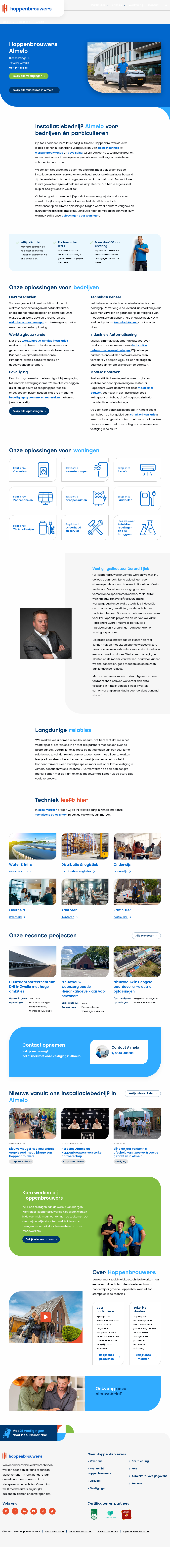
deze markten (47, 810)
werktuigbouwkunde (49, 153)
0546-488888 (18, 68)
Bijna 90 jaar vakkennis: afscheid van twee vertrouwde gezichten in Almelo (136, 1152)
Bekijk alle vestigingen (27, 76)
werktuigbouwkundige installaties (45, 341)
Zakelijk (117, 5)
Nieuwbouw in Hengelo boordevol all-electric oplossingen (133, 987)
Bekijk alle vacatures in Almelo (32, 90)
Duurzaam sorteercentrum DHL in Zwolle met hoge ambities (32, 987)
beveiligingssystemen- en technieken (34, 397)
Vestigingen (98, 1488)
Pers (134, 1468)
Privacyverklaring (54, 1531)
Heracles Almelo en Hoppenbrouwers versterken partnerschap (82, 1152)
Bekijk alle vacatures (40, 1239)
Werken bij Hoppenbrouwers (99, 1471)
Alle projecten (144, 936)
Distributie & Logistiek (76, 871)
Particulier (98, 5)
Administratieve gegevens (149, 1476)
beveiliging (75, 153)
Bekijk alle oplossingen (27, 411)
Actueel (95, 1481)
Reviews (137, 1483)
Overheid (17, 910)
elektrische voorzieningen (26, 322)
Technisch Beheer (126, 322)
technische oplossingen (51, 815)
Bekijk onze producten (106, 1357)
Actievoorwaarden (107, 1531)
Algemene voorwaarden (136, 1531)
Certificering (140, 1461)
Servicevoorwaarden (80, 1531)
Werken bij (136, 5)
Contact (154, 5)
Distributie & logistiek (79, 864)
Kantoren (69, 910)
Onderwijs (122, 864)
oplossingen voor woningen (80, 216)
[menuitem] (117, 5)
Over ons (96, 1461)
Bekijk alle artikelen (141, 1093)
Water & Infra (20, 864)
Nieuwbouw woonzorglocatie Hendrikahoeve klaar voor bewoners (83, 989)
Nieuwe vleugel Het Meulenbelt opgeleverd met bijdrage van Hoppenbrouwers (31, 1152)
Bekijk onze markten (143, 1357)
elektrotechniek (108, 148)
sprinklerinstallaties (143, 414)
